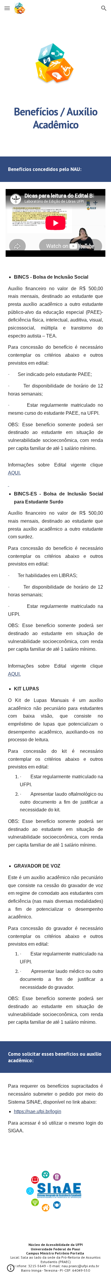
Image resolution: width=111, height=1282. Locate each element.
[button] (7, 8)
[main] (56, 117)
